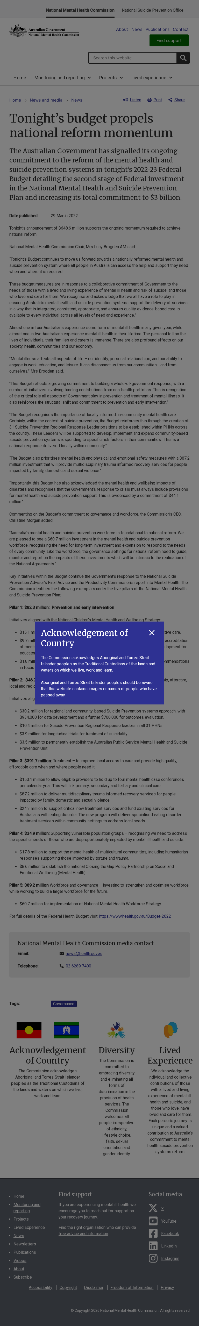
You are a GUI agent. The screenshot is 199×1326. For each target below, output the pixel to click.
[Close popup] (152, 633)
